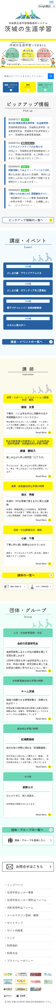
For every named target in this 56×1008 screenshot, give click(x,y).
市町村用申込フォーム (20, 907)
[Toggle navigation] (51, 2)
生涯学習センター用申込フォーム (27, 900)
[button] (4, 53)
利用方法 (12, 953)
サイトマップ (15, 922)
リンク (11, 938)
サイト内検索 (15, 930)
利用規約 (12, 945)
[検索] (51, 76)
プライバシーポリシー (20, 960)
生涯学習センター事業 (20, 892)
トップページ (15, 884)
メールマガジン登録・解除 (23, 915)
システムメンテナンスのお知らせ (25, 146)
